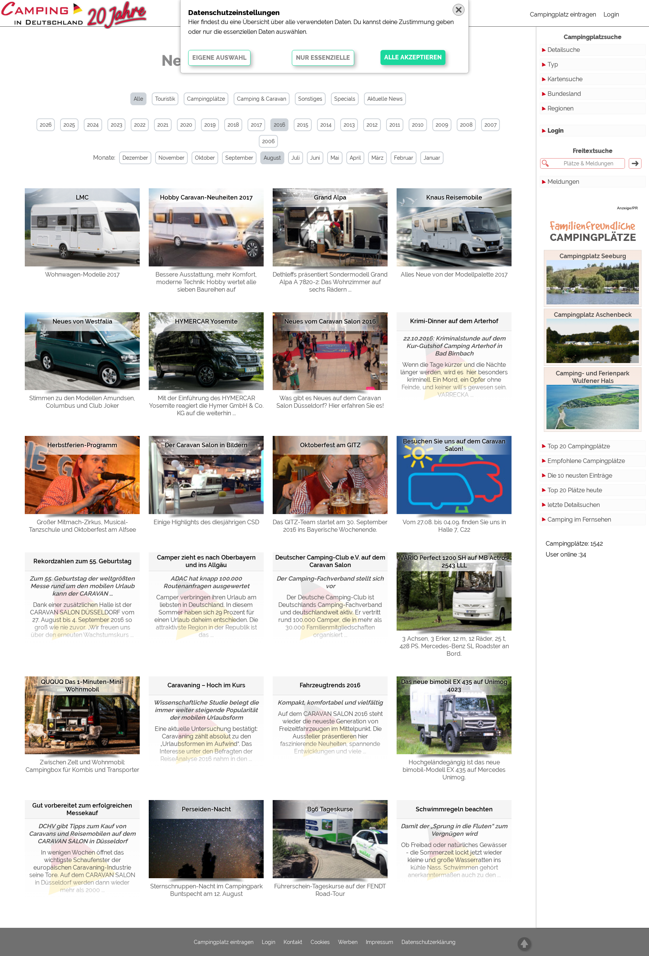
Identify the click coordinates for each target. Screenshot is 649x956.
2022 (139, 125)
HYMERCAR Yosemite (206, 321)
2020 (186, 125)
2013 (349, 125)
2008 (466, 125)
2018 (233, 125)
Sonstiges (310, 99)
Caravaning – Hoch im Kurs (206, 685)
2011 (394, 125)
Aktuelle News (385, 99)
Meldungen (563, 181)
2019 (210, 125)
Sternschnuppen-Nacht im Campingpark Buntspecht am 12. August (206, 890)
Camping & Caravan (261, 99)
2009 (442, 125)
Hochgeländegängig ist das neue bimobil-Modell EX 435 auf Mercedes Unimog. (454, 770)
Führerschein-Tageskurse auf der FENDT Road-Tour (330, 890)
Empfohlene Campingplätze (586, 460)
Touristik (165, 99)
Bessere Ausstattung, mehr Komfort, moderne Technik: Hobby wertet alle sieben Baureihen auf (206, 282)
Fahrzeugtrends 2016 (330, 685)
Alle (138, 99)
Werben (348, 942)
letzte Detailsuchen (574, 504)
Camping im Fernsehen (579, 519)
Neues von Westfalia (82, 321)
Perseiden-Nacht (206, 809)
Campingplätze (206, 99)
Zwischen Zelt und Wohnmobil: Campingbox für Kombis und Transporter (82, 766)
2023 (116, 125)
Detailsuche (564, 49)
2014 (326, 125)
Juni (315, 158)
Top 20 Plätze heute (575, 490)
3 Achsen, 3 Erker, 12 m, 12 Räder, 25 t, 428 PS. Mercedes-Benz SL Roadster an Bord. (454, 646)
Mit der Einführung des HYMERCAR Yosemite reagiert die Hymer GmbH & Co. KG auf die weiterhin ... (206, 406)
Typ (553, 64)
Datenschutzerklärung (428, 942)
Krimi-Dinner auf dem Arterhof (454, 321)
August (272, 158)
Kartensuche (565, 79)
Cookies (320, 942)
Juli (295, 158)
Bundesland (564, 93)
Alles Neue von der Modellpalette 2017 (454, 274)
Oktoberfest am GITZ (330, 445)
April (355, 158)
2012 (372, 125)
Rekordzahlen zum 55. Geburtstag (82, 561)
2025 (69, 125)
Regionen (561, 108)
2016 (279, 125)
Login (611, 14)
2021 (162, 125)
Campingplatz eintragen (563, 14)
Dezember (135, 158)
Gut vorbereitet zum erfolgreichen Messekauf (82, 809)
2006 (268, 141)
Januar (432, 158)
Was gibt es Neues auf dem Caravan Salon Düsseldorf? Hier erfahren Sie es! (330, 402)
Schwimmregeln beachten (454, 809)
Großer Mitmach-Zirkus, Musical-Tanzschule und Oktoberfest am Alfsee (82, 526)
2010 (418, 125)
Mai (335, 158)
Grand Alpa (330, 197)
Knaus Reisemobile (454, 197)
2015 (302, 125)
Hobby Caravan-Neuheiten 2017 (206, 197)
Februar (403, 158)
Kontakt (293, 942)
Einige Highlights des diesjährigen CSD (206, 522)
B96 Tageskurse (330, 809)
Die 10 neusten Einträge (580, 475)
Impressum (379, 942)
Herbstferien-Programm (82, 445)
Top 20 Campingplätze (579, 446)
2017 (256, 125)
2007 (490, 125)
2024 (93, 125)
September (239, 158)
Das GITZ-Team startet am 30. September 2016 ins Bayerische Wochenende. (330, 526)
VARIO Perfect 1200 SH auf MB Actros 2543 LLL (454, 561)
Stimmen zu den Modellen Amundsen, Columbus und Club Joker (82, 402)
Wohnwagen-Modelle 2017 (82, 274)
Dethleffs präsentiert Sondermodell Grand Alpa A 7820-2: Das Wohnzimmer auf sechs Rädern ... (330, 282)
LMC (82, 197)
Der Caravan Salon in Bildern (206, 445)
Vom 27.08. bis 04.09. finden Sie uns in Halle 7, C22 (454, 526)
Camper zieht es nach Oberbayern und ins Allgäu (206, 561)
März (377, 158)
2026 (45, 125)
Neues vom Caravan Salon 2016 (330, 321)
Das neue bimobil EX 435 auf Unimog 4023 (454, 685)
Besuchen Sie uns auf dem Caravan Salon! (454, 445)
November (171, 158)
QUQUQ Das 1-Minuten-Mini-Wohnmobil (82, 685)
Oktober (205, 158)
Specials (344, 99)
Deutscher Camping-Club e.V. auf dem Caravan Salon (330, 561)
